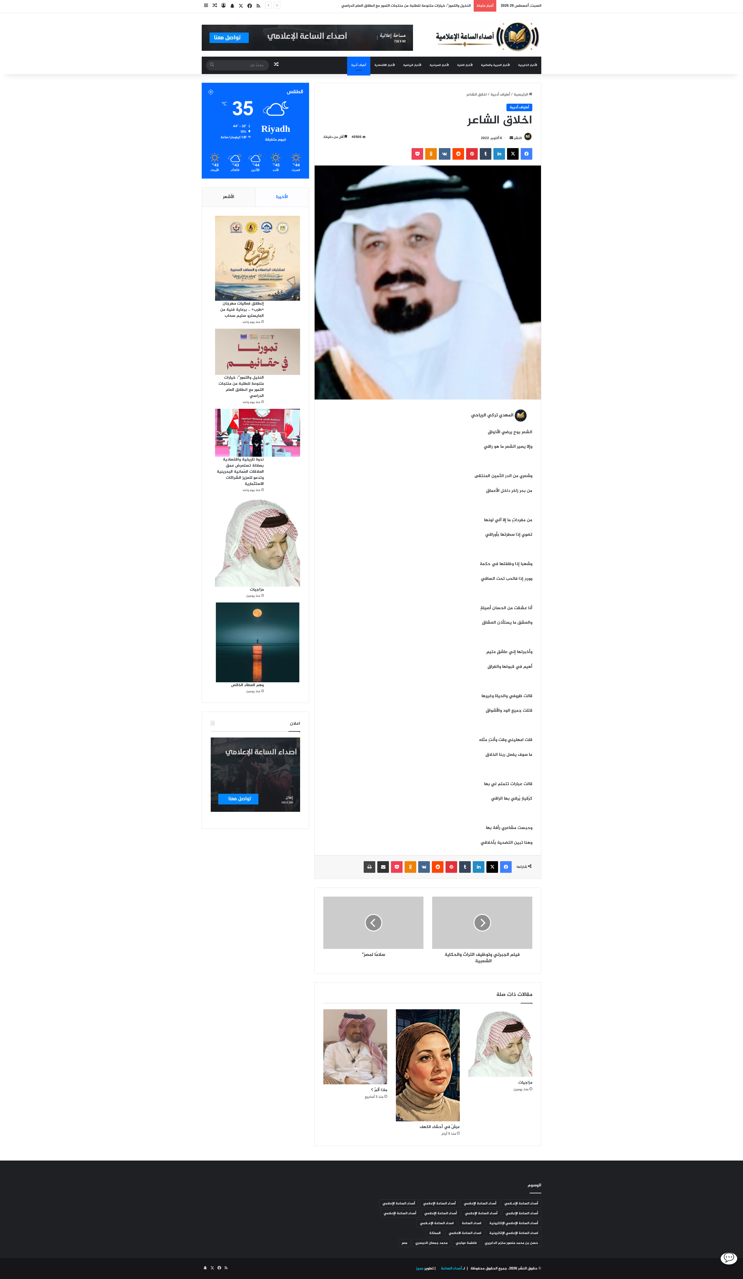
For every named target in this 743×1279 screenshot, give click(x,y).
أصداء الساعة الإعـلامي (521, 1203)
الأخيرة (282, 197)
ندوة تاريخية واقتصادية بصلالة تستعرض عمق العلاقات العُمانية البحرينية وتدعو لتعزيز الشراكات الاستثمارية (240, 471)
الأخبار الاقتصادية (384, 65)
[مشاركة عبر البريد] (383, 867)
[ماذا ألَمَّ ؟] (355, 1046)
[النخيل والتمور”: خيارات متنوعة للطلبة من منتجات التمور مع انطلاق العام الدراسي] (257, 352)
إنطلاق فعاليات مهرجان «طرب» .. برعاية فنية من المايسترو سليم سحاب (242, 309)
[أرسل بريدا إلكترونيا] (511, 138)
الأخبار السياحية (439, 65)
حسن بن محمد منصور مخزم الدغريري (511, 1243)
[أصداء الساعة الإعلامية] (487, 36)
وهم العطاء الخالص (247, 685)
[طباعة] (369, 867)
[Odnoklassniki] (431, 154)
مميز (419, 1268)
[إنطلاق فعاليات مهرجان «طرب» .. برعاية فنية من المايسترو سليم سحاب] (257, 258)
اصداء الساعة (471, 1223)
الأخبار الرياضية (412, 65)
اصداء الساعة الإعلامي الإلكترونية (513, 1233)
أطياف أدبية (358, 65)
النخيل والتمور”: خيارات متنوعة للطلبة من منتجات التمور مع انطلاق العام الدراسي (241, 386)
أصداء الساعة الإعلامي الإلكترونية (513, 1223)
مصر (404, 1243)
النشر (518, 138)
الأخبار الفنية (465, 65)
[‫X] (513, 154)
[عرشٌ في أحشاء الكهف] (428, 1065)
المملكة (435, 1233)
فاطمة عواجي (466, 1243)
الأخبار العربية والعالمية (495, 65)
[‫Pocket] (417, 154)
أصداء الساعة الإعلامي (480, 1203)
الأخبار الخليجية (527, 65)
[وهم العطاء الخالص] (257, 642)
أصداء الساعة (451, 1268)
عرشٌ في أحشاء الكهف (440, 1127)
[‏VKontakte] (444, 154)
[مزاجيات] (500, 1043)
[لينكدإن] (499, 154)
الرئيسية (521, 94)
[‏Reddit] (458, 154)
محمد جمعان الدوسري (431, 1243)
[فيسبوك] (526, 154)
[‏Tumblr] (485, 154)
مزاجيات (525, 1082)
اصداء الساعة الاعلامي (465, 1233)
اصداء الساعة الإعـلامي (437, 1223)
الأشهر (228, 197)
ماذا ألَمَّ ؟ (379, 1090)
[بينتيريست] (472, 154)
